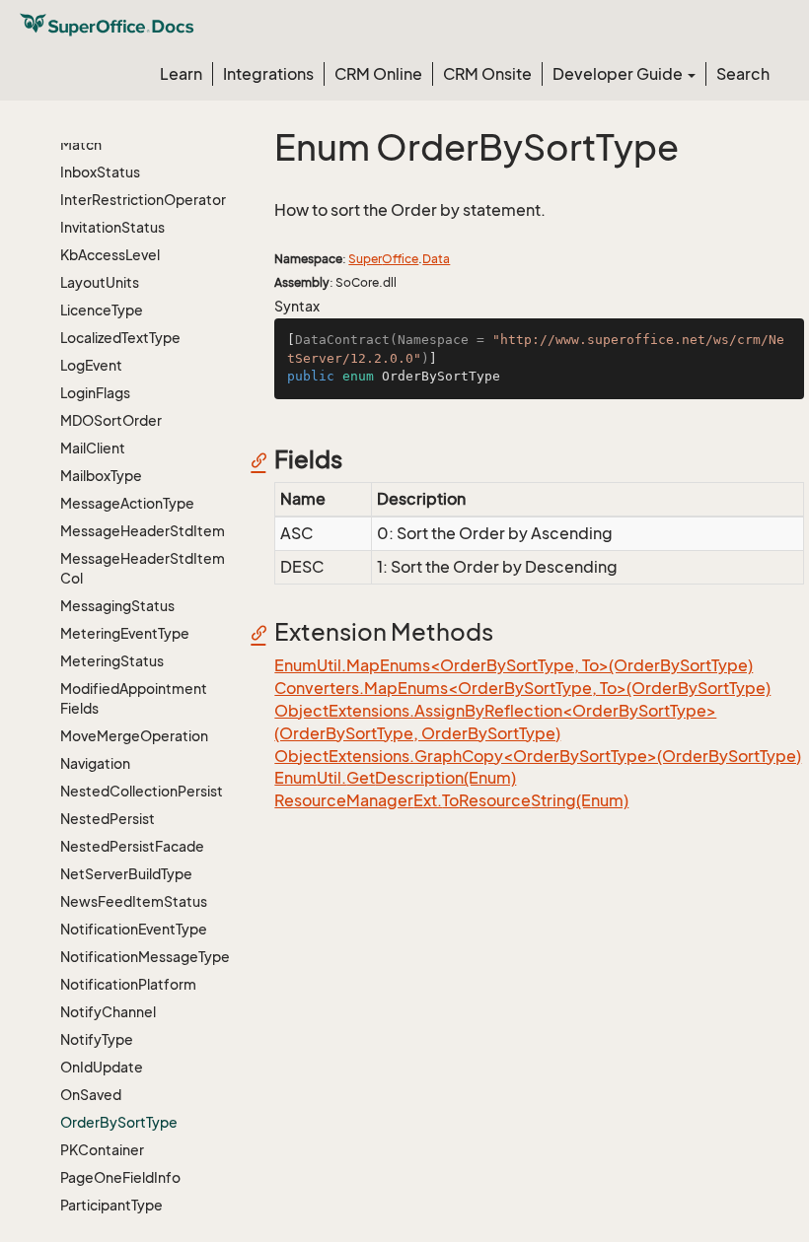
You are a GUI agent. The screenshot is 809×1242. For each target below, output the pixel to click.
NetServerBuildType (126, 873)
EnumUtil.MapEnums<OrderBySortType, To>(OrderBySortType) (513, 665)
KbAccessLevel (110, 254)
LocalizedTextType (120, 337)
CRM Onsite (487, 74)
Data (436, 258)
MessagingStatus (117, 605)
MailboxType (101, 475)
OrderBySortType (119, 1122)
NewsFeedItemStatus (133, 901)
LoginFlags (95, 392)
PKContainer (102, 1149)
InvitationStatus (112, 227)
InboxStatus (100, 172)
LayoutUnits (99, 282)
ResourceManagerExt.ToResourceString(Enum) (451, 800)
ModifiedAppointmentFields (133, 698)
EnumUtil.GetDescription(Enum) (395, 778)
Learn (181, 74)
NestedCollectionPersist (141, 791)
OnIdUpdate (101, 1067)
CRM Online (378, 74)
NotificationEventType (133, 929)
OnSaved (90, 1094)
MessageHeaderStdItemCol (142, 568)
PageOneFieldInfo (120, 1177)
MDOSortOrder (111, 420)
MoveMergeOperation (134, 735)
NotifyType (96, 1039)
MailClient (92, 448)
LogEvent (91, 365)
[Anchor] (264, 459)
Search (743, 74)
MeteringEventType (124, 633)
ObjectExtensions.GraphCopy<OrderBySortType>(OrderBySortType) (537, 756)
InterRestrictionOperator (143, 199)
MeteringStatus (112, 661)
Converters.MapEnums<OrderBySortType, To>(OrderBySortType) (522, 688)
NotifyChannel (108, 1011)
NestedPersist (107, 818)
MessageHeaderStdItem (142, 530)
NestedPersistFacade (132, 846)
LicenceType (101, 310)
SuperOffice (383, 258)
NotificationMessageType (145, 956)
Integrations (268, 74)
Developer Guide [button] (619, 74)
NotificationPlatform (128, 984)
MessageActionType (127, 503)
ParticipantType (111, 1205)
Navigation (95, 763)
